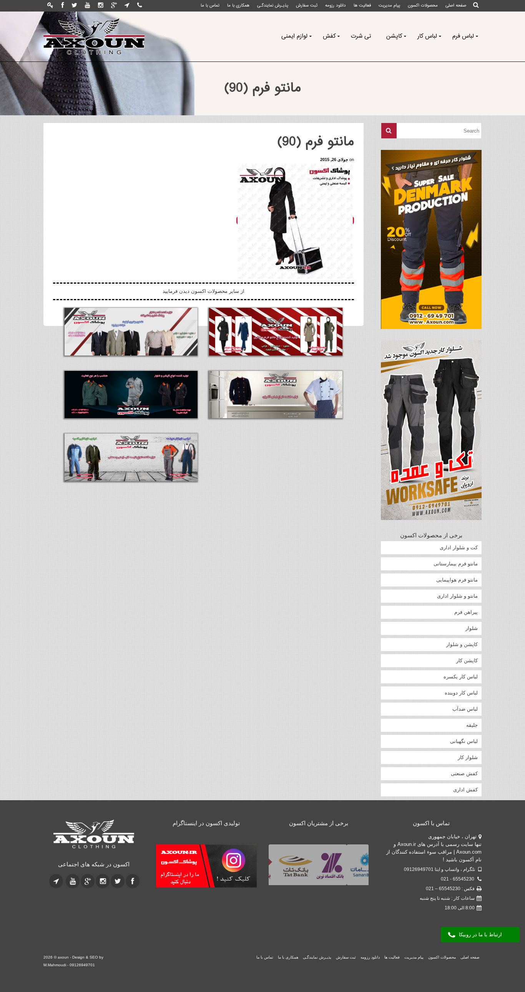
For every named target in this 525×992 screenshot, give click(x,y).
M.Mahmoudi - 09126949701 (69, 965)
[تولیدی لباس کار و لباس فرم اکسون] (94, 36)
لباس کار (427, 36)
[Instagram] (100, 6)
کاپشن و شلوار (462, 644)
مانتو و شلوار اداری (457, 596)
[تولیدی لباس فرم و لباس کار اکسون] (94, 834)
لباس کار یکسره (461, 677)
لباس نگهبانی (464, 741)
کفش (329, 36)
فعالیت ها (362, 5)
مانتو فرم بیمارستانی (456, 564)
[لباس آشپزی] (275, 395)
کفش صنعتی (464, 773)
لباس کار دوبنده (461, 693)
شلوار (471, 628)
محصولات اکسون (423, 5)
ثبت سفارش (306, 5)
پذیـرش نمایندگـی (272, 5)
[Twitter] (74, 6)
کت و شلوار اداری (459, 547)
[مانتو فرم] (275, 332)
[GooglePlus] (114, 6)
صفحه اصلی (455, 5)
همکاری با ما (238, 5)
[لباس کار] (131, 457)
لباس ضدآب (465, 709)
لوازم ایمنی (294, 36)
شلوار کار (468, 757)
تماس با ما (210, 5)
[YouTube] (87, 6)
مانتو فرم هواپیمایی (457, 580)
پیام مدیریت (389, 5)
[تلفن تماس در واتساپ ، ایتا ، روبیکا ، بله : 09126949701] (139, 6)
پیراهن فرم (466, 612)
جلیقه (472, 725)
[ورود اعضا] (50, 6)
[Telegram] (127, 6)
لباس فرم (463, 36)
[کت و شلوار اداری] (131, 332)
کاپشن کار (467, 660)
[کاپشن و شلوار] (131, 395)
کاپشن (394, 36)
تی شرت (361, 36)
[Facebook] (62, 6)
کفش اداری (465, 790)
